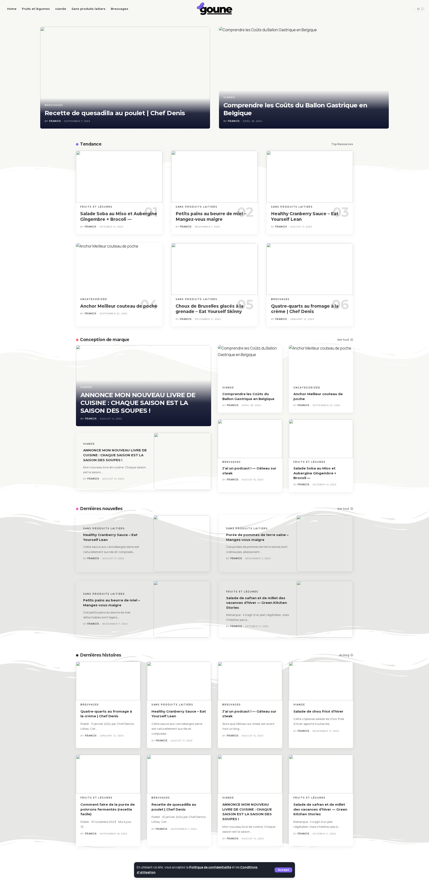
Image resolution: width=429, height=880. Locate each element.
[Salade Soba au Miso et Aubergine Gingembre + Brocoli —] (119, 176)
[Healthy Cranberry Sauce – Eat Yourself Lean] (310, 176)
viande (229, 97)
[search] (407, 9)
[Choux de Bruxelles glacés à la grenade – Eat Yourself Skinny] (214, 269)
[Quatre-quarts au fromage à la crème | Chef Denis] (310, 269)
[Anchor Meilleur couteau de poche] (119, 269)
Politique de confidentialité (210, 867)
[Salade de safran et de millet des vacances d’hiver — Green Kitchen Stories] (325, 609)
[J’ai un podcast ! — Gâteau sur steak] (250, 438)
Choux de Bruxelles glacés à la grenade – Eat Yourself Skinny (209, 309)
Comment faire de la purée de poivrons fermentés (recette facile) (107, 809)
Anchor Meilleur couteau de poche (118, 306)
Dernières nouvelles (101, 508)
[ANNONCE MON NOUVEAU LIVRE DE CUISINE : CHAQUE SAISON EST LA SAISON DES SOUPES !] (182, 461)
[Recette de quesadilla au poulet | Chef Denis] (125, 78)
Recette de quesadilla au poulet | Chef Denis (115, 113)
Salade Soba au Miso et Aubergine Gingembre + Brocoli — (314, 473)
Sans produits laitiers (196, 206)
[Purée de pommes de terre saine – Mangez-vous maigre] (325, 543)
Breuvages (54, 105)
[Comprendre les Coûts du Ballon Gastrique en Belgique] (304, 78)
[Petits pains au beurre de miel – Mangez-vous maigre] (214, 176)
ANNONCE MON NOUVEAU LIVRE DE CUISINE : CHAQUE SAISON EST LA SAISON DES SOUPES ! (138, 402)
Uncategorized (93, 299)
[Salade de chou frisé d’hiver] (321, 681)
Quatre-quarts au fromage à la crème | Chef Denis (305, 309)
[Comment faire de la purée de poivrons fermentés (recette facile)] (108, 774)
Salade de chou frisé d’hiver (318, 711)
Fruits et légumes (96, 206)
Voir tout (343, 339)
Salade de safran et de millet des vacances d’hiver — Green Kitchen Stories (256, 603)
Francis (55, 121)
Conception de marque (104, 339)
